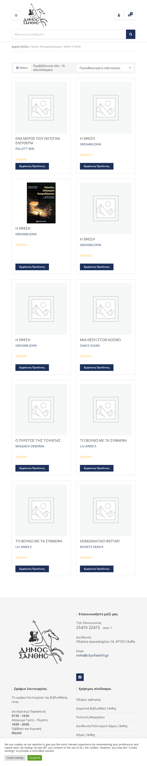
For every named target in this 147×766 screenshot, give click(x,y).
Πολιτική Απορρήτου (90, 717)
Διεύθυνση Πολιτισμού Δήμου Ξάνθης (102, 726)
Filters (24, 68)
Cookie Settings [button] (15, 757)
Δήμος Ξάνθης (85, 735)
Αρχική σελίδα (20, 46)
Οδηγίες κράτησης (88, 700)
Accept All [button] (35, 757)
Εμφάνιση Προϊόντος (32, 166)
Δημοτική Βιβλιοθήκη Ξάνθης (96, 708)
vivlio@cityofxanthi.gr (92, 655)
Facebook (80, 677)
